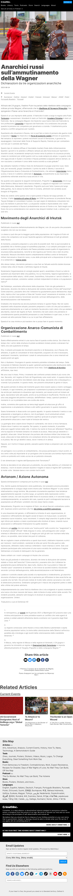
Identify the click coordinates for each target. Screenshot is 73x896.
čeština (16, 97)
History (43, 748)
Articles (6, 745)
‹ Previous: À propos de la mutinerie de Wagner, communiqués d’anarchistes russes (36, 669)
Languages (45, 5)
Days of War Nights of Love (33, 768)
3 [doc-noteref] (49, 460)
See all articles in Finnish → (12, 9)
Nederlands (45, 793)
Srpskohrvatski (57, 793)
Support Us (67, 2)
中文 (44, 790)
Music (43, 756)
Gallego (32, 799)
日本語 (61, 97)
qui (18, 223)
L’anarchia (19, 124)
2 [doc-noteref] (6, 281)
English (31, 97)
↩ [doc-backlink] (9, 620)
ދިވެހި (26, 799)
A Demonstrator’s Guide (24, 751)
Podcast (6, 773)
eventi (22, 613)
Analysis (21, 748)
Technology (8, 751)
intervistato (61, 171)
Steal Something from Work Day (27, 759)
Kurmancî (41, 799)
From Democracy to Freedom (16, 765)
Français (38, 97)
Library (10, 5)
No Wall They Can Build (57, 768)
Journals (12, 756)
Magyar (54, 97)
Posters (20, 756)
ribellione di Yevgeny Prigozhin (53, 108)
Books (3, 5)
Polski (67, 97)
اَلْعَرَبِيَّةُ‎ (5, 796)
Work (48, 765)
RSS (11, 745)
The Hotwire (44, 776)
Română (19, 796)
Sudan (14, 136)
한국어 (12, 796)
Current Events (9, 93)
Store (31, 5)
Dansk (39, 796)
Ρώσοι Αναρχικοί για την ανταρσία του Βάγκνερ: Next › (36, 674)
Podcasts (23, 5)
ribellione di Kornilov (57, 368)
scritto (14, 528)
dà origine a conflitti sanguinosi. (47, 509)
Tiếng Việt (12, 799)
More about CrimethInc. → (57, 825)
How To (51, 748)
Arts (4, 748)
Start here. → (63, 834)
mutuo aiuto (21, 260)
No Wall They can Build (27, 776)
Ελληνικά (46, 97)
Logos (49, 756)
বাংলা (25, 796)
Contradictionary (37, 765)
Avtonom (37, 174)
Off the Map (8, 770)
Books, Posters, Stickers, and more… (19, 782)
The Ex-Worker (9, 776)
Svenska (32, 796)
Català (21, 799)
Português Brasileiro (8, 99)
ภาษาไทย (53, 796)
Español (13, 787)
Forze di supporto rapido (41, 136)
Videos (36, 756)
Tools (16, 5)
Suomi (21, 790)
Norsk (49, 799)
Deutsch (24, 97)
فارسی (36, 793)
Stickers (28, 756)
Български (8, 97)
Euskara (13, 793)
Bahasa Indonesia (55, 790)
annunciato (57, 181)
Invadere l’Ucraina (54, 118)
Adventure (12, 748)
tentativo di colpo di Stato (25, 198)
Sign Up (63, 861)
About (53, 5)
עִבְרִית (45, 796)
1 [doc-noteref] (58, 161)
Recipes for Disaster (11, 768)
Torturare (5, 118)
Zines (5, 756)
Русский (20, 99)
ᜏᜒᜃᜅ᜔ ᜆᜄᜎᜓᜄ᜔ (59, 799)
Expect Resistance (59, 765)
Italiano (21, 787)
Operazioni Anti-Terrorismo (44, 645)
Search (37, 5)
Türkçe (29, 793)
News (58, 748)
